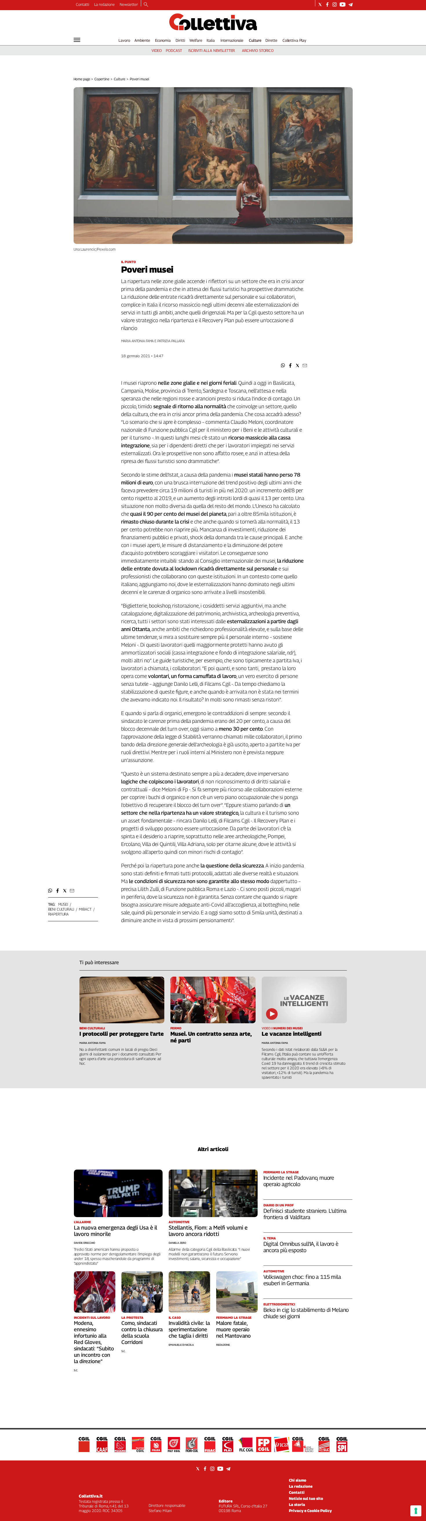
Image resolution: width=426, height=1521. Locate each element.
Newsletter (129, 4)
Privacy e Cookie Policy (310, 1510)
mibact (85, 909)
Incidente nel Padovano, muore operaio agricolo (298, 1181)
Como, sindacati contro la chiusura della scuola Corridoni (142, 1332)
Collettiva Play (294, 40)
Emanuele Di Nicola (181, 1344)
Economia (163, 40)
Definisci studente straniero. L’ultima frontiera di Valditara (305, 1214)
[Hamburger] (77, 40)
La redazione (104, 4)
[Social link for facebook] (327, 4)
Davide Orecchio (84, 1242)
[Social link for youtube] (342, 4)
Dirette (271, 40)
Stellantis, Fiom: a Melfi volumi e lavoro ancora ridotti (208, 1230)
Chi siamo (297, 1480)
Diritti (180, 40)
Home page (82, 79)
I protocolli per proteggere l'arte (121, 1034)
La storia (297, 1504)
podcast (174, 50)
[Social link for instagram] (334, 4)
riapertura (58, 914)
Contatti (82, 4)
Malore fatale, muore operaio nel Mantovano (233, 1329)
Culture (255, 40)
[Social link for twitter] (320, 4)
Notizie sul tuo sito (306, 1498)
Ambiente (142, 40)
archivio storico (258, 50)
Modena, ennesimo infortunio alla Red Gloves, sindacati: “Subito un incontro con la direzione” (94, 1342)
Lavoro (124, 40)
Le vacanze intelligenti (291, 1034)
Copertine (101, 79)
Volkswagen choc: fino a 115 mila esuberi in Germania (302, 1280)
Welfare (196, 40)
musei (63, 904)
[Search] (146, 5)
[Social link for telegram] (350, 4)
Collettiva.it (91, 1495)
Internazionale (232, 40)
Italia (210, 40)
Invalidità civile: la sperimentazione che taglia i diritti (189, 1329)
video (157, 50)
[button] (283, 365)
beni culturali (61, 909)
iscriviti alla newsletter (211, 50)
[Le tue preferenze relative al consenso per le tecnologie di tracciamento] (415, 1510)
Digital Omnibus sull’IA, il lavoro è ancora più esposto (300, 1247)
